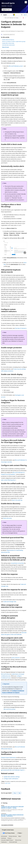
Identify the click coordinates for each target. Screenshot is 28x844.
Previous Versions (13, 836)
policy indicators (16, 657)
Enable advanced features (8, 39)
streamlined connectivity (17, 563)
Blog (19, 836)
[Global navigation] (1, 15)
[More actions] (26, 18)
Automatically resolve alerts (8, 45)
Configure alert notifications (11, 778)
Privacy (9, 838)
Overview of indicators (21, 328)
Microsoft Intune (5, 674)
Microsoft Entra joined (9, 709)
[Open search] (21, 15)
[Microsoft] (14, 15)
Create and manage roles (9, 601)
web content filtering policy (8, 480)
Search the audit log (17, 500)
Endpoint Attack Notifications (8, 757)
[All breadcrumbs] (2, 18)
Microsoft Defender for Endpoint (12, 17)
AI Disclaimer (4, 836)
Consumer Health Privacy (7, 840)
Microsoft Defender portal (15, 66)
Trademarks (3, 842)
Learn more (7, 783)
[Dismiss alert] (26, 2)
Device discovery (7, 518)
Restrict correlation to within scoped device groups (13, 41)
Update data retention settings (12, 776)
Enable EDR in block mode (8, 43)
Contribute (3, 838)
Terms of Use (18, 840)
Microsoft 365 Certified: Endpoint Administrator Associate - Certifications (12, 815)
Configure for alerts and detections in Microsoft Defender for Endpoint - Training (12, 807)
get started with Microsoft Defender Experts (12, 770)
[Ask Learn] (23, 18)
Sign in (25, 14)
